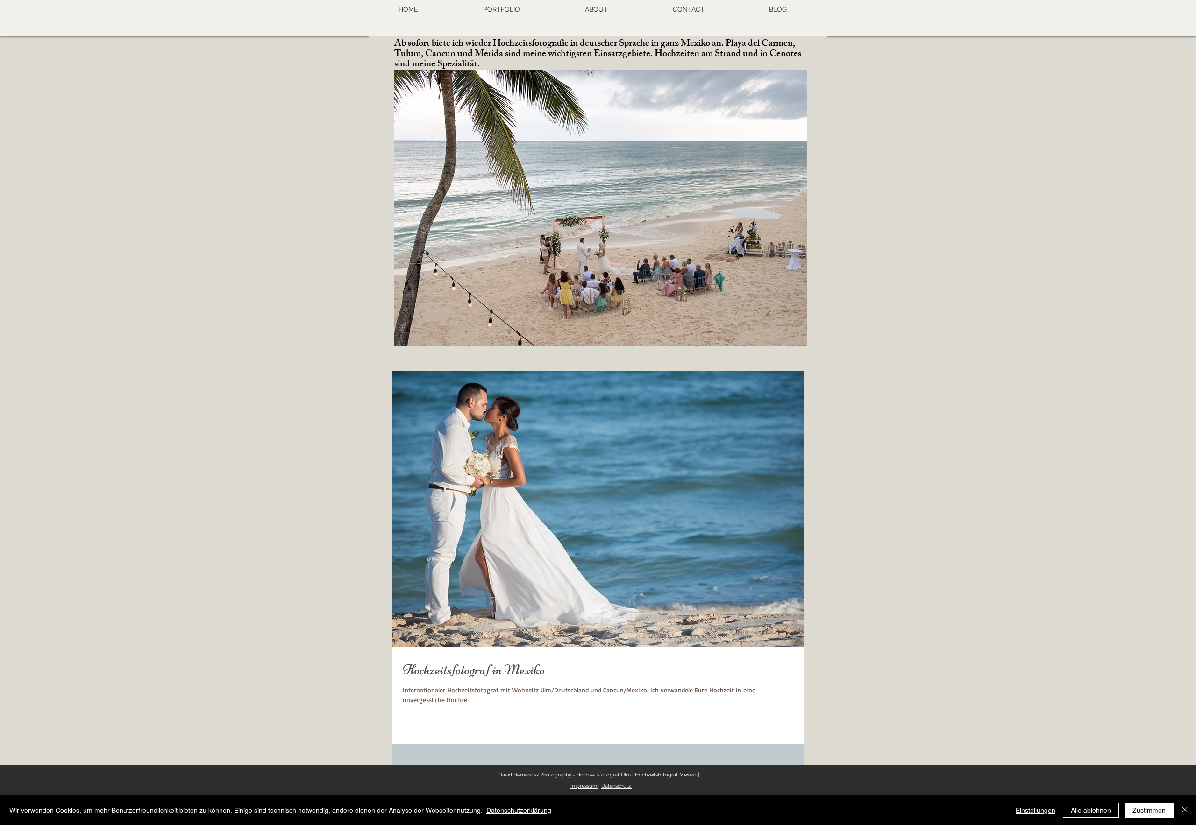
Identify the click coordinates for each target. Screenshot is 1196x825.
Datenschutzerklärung (518, 810)
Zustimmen (1149, 810)
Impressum (584, 786)
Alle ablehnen (1091, 810)
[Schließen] (1184, 810)
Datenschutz (616, 786)
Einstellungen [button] (1035, 810)
